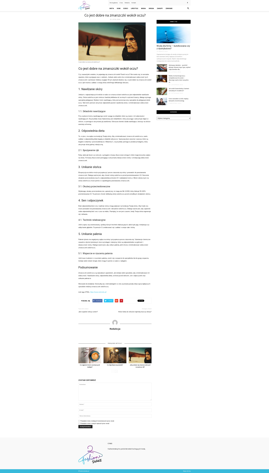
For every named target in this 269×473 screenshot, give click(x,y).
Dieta (111, 8)
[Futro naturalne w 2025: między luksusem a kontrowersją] (162, 101)
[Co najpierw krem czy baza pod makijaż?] (89, 355)
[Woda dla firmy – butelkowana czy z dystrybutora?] (174, 34)
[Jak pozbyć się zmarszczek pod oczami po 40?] (140, 355)
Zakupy (160, 8)
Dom (118, 8)
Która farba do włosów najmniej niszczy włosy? (135, 312)
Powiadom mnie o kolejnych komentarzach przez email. (97, 421)
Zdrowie (169, 8)
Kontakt (134, 2)
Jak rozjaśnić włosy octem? (88, 312)
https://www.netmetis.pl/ (98, 292)
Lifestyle (134, 8)
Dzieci (125, 8)
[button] (188, 8)
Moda (143, 8)
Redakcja (115, 328)
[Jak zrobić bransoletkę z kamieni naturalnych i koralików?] (162, 91)
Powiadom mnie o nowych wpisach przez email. (95, 423)
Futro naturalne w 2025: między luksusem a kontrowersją (178, 100)
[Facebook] (187, 2)
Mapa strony (187, 471)
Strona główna (114, 2)
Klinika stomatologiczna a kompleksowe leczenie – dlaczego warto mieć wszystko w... (179, 79)
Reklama (127, 2)
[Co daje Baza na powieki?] (115, 355)
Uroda (151, 8)
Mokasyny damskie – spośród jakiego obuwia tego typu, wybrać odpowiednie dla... (180, 67)
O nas (121, 2)
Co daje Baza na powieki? (115, 365)
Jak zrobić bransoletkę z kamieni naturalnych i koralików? (179, 89)
